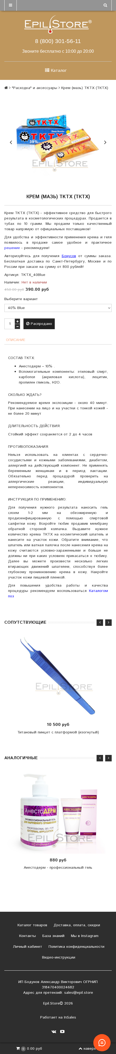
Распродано (40, 324)
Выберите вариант (21, 299)
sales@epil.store (78, 992)
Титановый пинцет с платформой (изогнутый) (58, 732)
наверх (90, 1048)
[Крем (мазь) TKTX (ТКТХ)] (58, 141)
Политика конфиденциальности (75, 946)
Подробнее (59, 812)
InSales (70, 1017)
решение (12, 248)
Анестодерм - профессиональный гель (58, 867)
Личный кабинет (27, 946)
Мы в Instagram (84, 936)
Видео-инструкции (58, 957)
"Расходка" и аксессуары (34, 88)
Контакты (27, 936)
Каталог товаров (31, 925)
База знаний (52, 936)
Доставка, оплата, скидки (76, 925)
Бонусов (69, 256)
